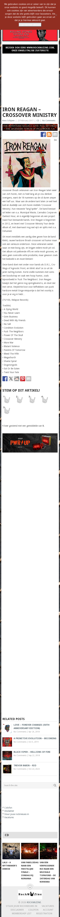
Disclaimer (9, 811)
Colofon (8, 807)
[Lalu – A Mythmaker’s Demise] (11, 851)
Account (48, 909)
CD (37, 120)
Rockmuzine (34, 902)
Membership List (22, 913)
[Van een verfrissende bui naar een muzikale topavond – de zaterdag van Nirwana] (48, 851)
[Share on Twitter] (10, 378)
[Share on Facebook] (5, 378)
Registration (44, 913)
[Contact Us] (55, 134)
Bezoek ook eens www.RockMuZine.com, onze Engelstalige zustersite (30, 49)
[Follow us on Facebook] (43, 134)
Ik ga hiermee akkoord (30, 24)
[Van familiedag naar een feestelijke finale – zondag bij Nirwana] (30, 851)
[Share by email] (28, 378)
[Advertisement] (30, 78)
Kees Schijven (8, 120)
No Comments (48, 120)
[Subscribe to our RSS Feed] (49, 134)
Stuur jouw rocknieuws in (16, 814)
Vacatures (9, 817)
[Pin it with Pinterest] (22, 378)
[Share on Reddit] (16, 378)
